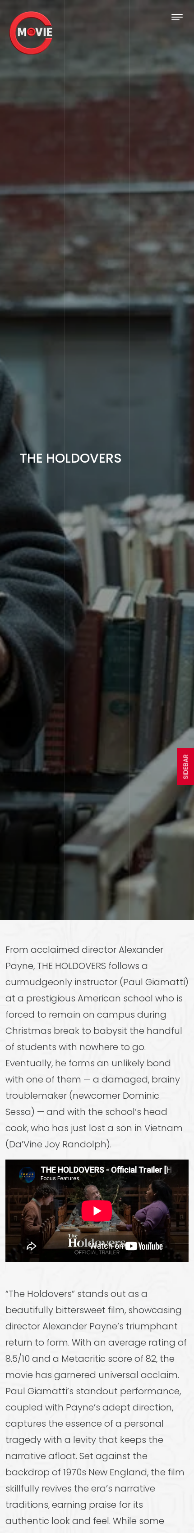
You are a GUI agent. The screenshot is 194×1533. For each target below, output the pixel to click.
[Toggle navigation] (177, 17)
